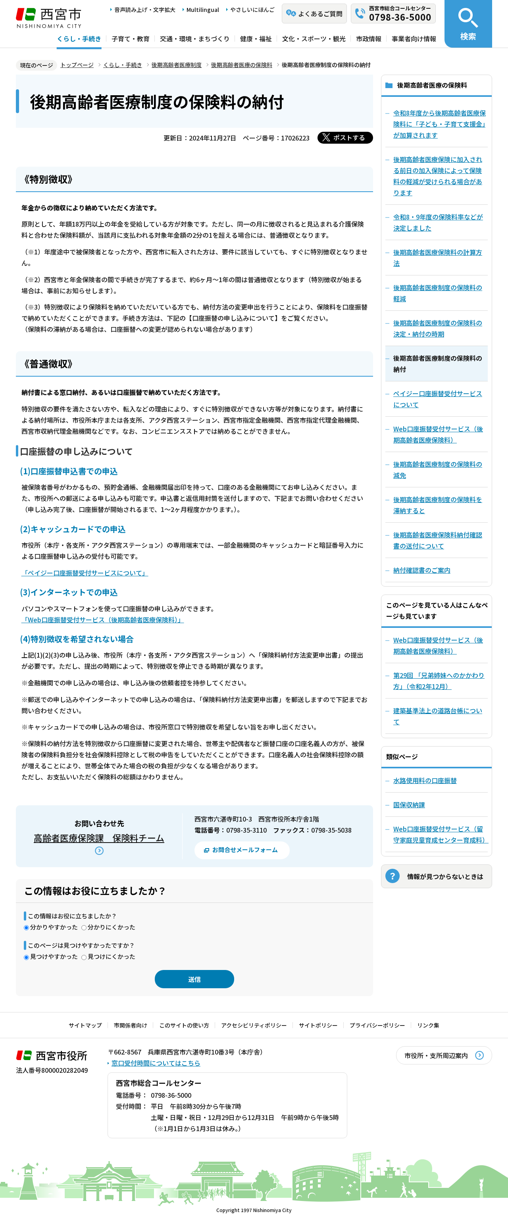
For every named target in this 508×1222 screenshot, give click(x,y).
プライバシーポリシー (377, 1025)
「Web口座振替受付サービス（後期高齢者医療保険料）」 (102, 619)
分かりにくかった (111, 927)
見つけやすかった (54, 956)
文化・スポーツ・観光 (314, 38)
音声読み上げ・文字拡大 (144, 9)
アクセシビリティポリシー (254, 1025)
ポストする (349, 137)
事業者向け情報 (414, 38)
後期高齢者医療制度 (177, 65)
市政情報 (368, 38)
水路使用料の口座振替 (425, 780)
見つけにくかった (111, 956)
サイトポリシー (318, 1025)
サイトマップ (85, 1025)
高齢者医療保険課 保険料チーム (99, 837)
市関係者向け (130, 1025)
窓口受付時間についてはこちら (156, 1063)
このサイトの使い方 (184, 1025)
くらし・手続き (79, 38)
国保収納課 (409, 804)
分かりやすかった (54, 927)
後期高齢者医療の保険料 (241, 65)
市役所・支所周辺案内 (436, 1055)
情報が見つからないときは (445, 876)
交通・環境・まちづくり (195, 38)
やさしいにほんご (252, 9)
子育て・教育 (131, 38)
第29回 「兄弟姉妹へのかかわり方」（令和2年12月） (439, 680)
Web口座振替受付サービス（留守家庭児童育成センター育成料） (440, 834)
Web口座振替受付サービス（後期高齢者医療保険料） (438, 645)
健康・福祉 (256, 38)
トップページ (77, 65)
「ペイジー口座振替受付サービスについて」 (84, 572)
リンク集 (428, 1025)
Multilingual (203, 9)
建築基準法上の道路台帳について (437, 716)
